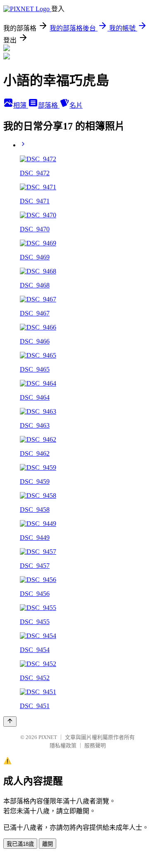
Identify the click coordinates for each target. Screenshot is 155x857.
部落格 (49, 105)
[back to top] (10, 721)
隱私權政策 (63, 745)
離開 (47, 844)
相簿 (20, 105)
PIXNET (47, 737)
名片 (76, 105)
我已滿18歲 (20, 844)
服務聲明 (95, 745)
